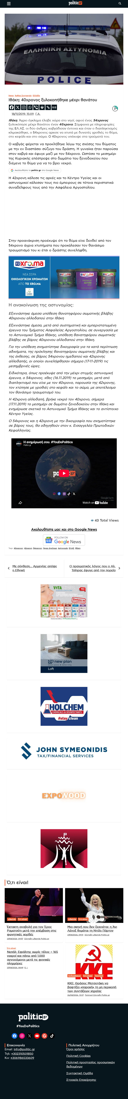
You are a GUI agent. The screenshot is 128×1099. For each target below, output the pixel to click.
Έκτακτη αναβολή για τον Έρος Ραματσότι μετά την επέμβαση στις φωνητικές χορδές (32, 931)
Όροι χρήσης (75, 1049)
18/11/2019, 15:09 (23, 114)
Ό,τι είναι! (22, 919)
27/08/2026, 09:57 (15, 939)
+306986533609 (22, 1058)
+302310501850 (22, 1053)
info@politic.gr (24, 1049)
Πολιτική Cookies (78, 1056)
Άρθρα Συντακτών (23, 96)
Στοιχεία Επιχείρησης (81, 1079)
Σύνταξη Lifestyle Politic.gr (36, 939)
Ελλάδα (36, 96)
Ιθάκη (77, 548)
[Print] (42, 107)
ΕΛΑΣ (71, 548)
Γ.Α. (37, 114)
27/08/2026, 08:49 (15, 968)
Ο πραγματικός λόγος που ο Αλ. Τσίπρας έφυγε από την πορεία (92, 568)
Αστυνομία (63, 548)
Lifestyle (12, 919)
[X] (17, 107)
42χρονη (28, 548)
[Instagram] (24, 107)
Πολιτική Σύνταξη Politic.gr (97, 995)
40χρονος (18, 548)
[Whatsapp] (30, 107)
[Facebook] (11, 107)
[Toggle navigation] (9, 3)
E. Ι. (26, 968)
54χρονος (37, 548)
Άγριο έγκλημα (50, 548)
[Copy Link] (48, 107)
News (11, 96)
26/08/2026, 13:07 (75, 995)
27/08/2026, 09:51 (75, 935)
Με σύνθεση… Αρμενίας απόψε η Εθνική (34, 568)
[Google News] (54, 107)
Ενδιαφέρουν (74, 976)
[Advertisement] (64, 214)
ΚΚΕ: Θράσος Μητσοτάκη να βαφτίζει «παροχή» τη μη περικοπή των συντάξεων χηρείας (91, 987)
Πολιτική (99, 976)
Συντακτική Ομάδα (79, 1073)
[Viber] (36, 107)
